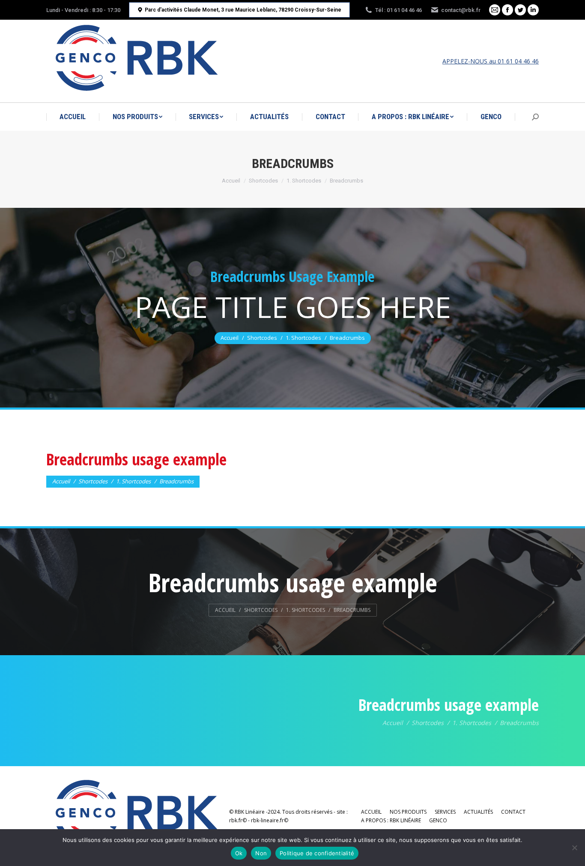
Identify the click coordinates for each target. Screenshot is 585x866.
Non (261, 853)
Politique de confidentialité (317, 853)
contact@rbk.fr (461, 10)
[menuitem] (73, 117)
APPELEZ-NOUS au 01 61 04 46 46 (490, 61)
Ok (239, 853)
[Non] (574, 847)
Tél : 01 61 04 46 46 (398, 10)
